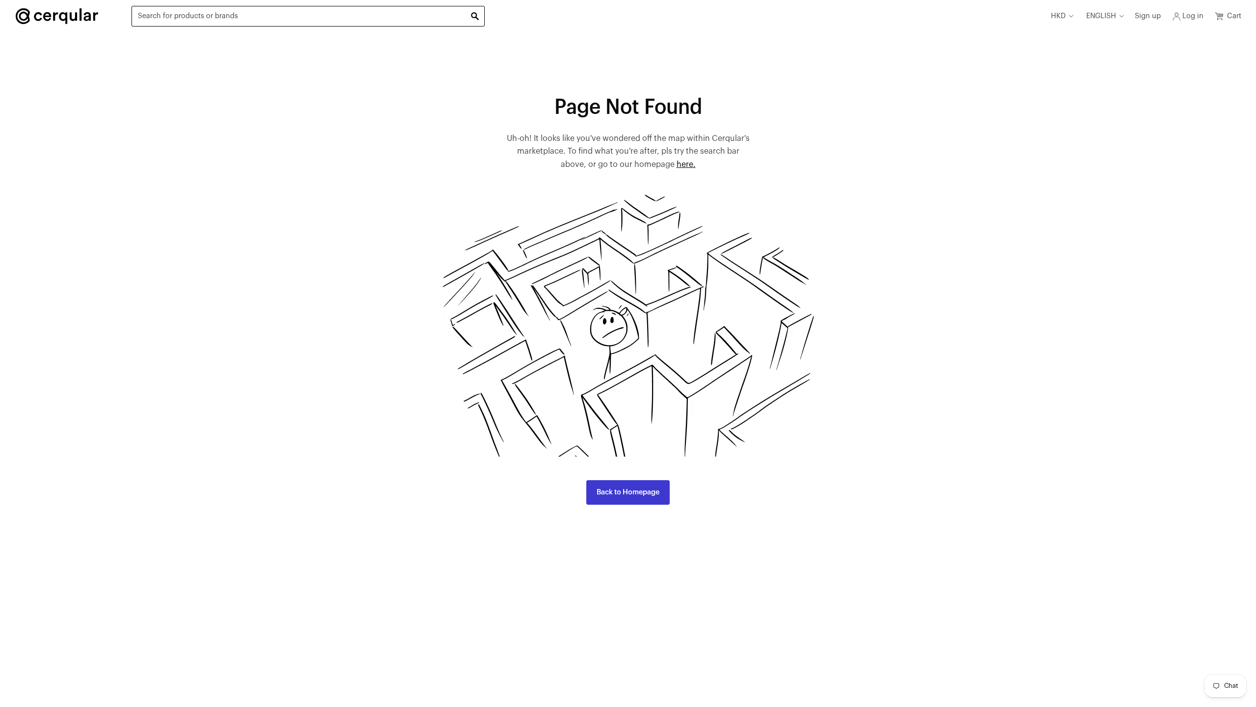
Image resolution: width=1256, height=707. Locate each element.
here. (686, 164)
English (1101, 16)
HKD (1058, 16)
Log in (1193, 16)
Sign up (1148, 16)
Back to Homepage (628, 492)
